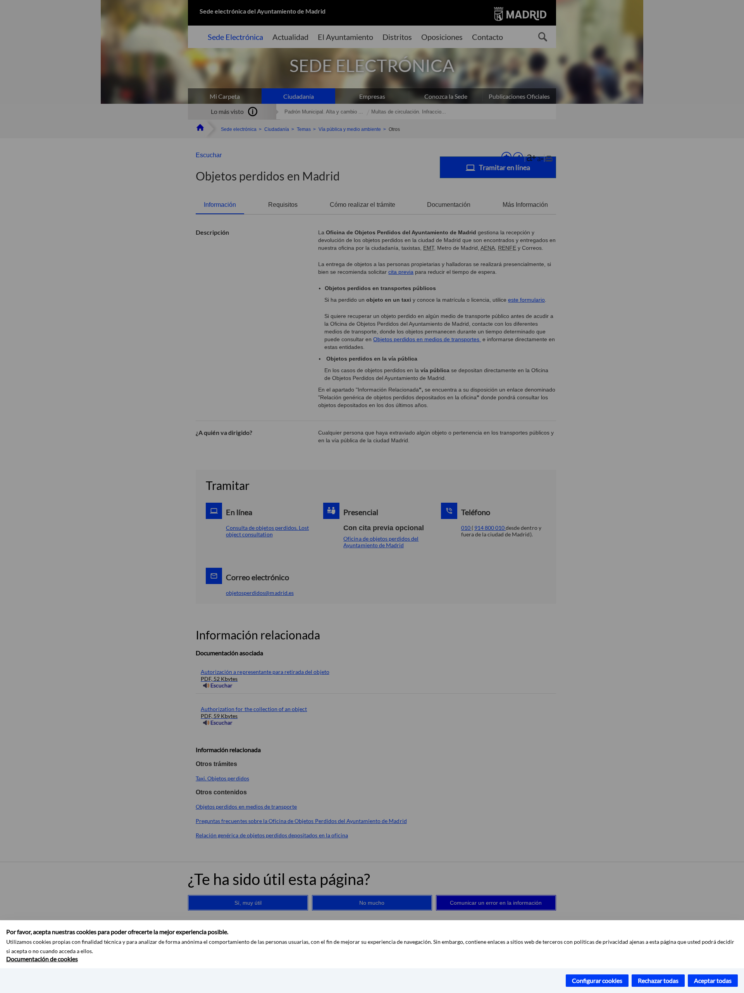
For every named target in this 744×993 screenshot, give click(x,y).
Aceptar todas (713, 980)
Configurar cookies (597, 980)
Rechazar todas (658, 980)
